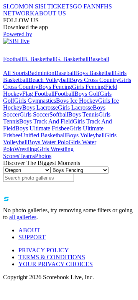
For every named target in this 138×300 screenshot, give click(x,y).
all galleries (22, 217)
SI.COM (13, 6)
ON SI (32, 6)
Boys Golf (87, 93)
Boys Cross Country (94, 80)
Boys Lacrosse (40, 107)
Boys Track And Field (46, 121)
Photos (43, 156)
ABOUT (29, 230)
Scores (11, 156)
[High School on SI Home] (32, 52)
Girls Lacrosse (75, 107)
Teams (27, 156)
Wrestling (25, 149)
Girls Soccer (34, 114)
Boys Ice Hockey (77, 100)
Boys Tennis (83, 114)
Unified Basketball (43, 135)
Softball (58, 114)
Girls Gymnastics (35, 100)
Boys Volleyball (85, 135)
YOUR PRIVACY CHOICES (55, 264)
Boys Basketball (95, 73)
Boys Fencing (55, 86)
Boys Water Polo (48, 142)
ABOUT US (50, 13)
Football (13, 59)
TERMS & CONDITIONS (51, 257)
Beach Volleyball (49, 80)
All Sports (15, 73)
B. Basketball (39, 59)
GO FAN (84, 6)
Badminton (41, 73)
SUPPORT (32, 237)
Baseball (99, 59)
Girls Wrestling (55, 149)
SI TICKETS (56, 6)
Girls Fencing (88, 86)
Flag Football (38, 93)
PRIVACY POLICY (43, 250)
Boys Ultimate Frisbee (42, 128)
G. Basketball (72, 59)
